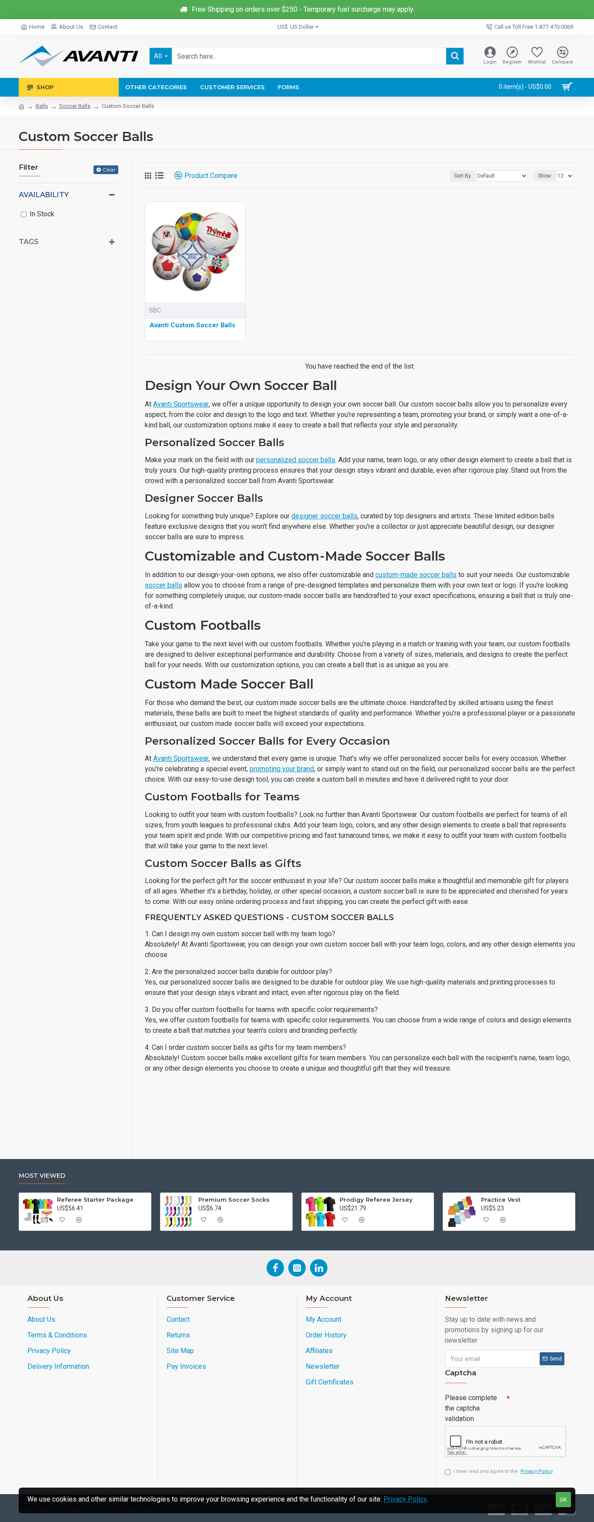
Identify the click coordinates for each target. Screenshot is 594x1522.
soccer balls (163, 585)
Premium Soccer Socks (234, 1199)
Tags (29, 242)
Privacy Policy (405, 1499)
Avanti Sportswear (181, 404)
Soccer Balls (74, 106)
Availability (44, 195)
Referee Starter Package (95, 1199)
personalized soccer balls (295, 460)
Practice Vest (501, 1199)
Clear (109, 169)
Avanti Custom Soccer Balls (192, 325)
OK (563, 1499)
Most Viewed (42, 1175)
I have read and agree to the (503, 1471)
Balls (42, 106)
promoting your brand (282, 769)
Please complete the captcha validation (471, 1408)
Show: (545, 176)
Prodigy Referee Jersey (376, 1199)
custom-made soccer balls (416, 575)
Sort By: (463, 176)
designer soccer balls (324, 516)
